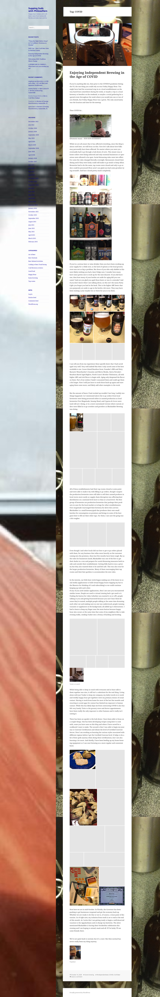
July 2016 (31, 188)
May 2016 (31, 195)
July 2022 (31, 125)
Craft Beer (117, 975)
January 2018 (32, 158)
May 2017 (31, 172)
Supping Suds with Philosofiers (37, 9)
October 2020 (32, 128)
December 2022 (33, 121)
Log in (30, 294)
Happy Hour (32, 274)
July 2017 (31, 165)
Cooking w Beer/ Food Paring (37, 264)
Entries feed (32, 297)
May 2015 (31, 232)
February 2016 (33, 205)
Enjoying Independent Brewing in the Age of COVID (97, 74)
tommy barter (32, 89)
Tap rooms (31, 281)
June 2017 (31, 168)
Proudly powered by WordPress (80, 992)
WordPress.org (33, 304)
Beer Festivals (32, 258)
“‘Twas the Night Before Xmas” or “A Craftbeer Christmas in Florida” (38, 43)
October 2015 (32, 215)
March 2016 (32, 202)
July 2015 (31, 225)
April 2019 (31, 141)
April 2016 (31, 198)
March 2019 (32, 145)
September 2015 (33, 218)
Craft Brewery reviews (35, 268)
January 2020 (32, 131)
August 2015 (32, 222)
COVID (111, 975)
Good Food (31, 271)
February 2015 (33, 242)
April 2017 (31, 175)
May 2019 (31, 138)
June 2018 (31, 151)
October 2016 (32, 182)
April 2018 (31, 155)
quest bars (31, 107)
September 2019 (33, 135)
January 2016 (32, 208)
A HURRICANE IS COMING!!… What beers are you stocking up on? (38, 66)
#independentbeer (102, 975)
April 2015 (31, 235)
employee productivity (35, 81)
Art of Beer (31, 254)
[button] (78, 303)
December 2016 (33, 178)
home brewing (33, 278)
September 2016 (33, 185)
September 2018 (33, 148)
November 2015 (33, 212)
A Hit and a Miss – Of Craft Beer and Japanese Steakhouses (38, 83)
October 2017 (32, 162)
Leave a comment (76, 977)
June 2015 (31, 228)
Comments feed (33, 301)
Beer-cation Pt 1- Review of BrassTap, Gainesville (38, 91)
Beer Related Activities (35, 261)
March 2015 (32, 238)
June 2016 (31, 192)
